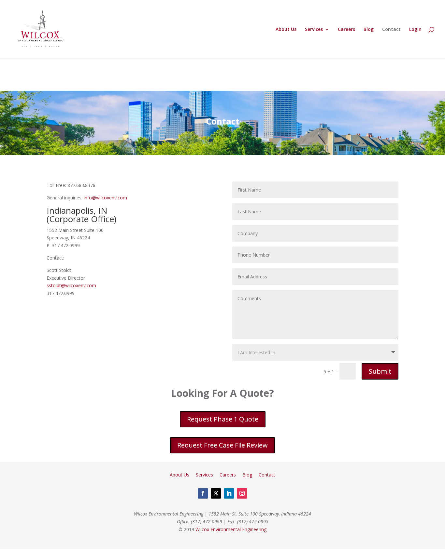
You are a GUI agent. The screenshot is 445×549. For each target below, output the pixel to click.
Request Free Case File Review (222, 445)
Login (415, 29)
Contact (391, 29)
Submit (380, 371)
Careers (346, 29)
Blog (369, 29)
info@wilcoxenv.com (105, 197)
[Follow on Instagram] (242, 493)
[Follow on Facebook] (203, 493)
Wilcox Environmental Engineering (230, 529)
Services (314, 29)
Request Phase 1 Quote (222, 419)
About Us (286, 29)
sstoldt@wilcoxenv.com (71, 285)
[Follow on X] (216, 493)
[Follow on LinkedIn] (229, 493)
